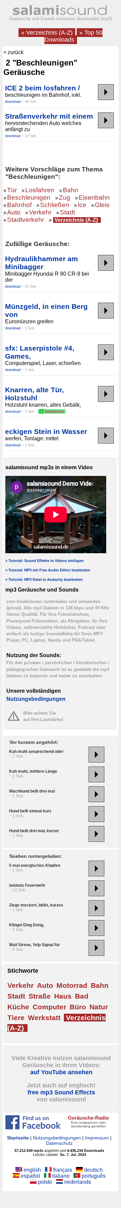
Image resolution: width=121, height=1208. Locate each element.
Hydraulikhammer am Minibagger (41, 263)
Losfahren (39, 190)
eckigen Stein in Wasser (46, 431)
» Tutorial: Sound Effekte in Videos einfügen (44, 561)
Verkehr (40, 212)
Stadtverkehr (25, 219)
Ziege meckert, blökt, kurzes (36, 905)
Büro (78, 1007)
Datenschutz (59, 1143)
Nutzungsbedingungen (36, 699)
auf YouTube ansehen (61, 1072)
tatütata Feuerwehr (27, 885)
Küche (18, 1007)
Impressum (97, 1137)
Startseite (18, 1137)
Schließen (54, 204)
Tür (12, 190)
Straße (40, 996)
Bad (81, 996)
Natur (98, 1007)
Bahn (70, 190)
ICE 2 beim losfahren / (42, 88)
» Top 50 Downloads (73, 36)
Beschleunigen (28, 197)
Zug (64, 197)
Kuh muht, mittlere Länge (33, 771)
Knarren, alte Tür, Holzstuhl (34, 394)
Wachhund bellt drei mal (32, 791)
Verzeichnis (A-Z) (76, 220)
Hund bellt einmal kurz (30, 811)
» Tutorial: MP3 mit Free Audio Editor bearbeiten (47, 570)
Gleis (102, 204)
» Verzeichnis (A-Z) (46, 32)
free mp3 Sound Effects (61, 1092)
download (13, 101)
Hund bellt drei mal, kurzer (34, 831)
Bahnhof (19, 204)
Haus (63, 996)
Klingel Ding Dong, (26, 925)
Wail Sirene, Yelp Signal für (34, 944)
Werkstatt (44, 1017)
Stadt (67, 212)
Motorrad (71, 985)
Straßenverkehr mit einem (49, 116)
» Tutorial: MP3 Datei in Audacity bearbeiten (44, 579)
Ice (82, 204)
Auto (14, 212)
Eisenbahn (94, 197)
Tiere (16, 1017)
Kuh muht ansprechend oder (36, 751)
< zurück (13, 52)
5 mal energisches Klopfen (34, 865)
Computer (49, 1007)
